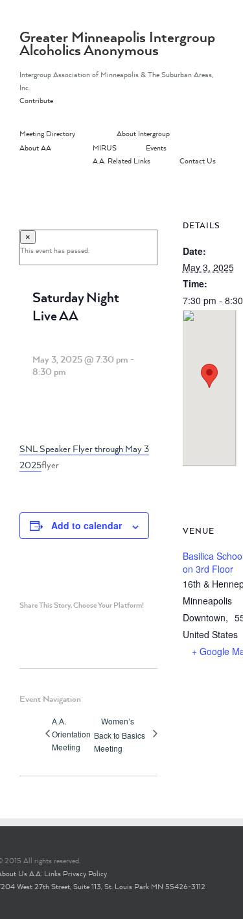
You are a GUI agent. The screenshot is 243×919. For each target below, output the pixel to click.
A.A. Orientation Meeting (71, 733)
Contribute (36, 100)
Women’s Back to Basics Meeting (119, 734)
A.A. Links (45, 873)
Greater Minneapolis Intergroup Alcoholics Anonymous (117, 43)
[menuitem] (68, 134)
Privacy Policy (85, 873)
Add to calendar (86, 525)
